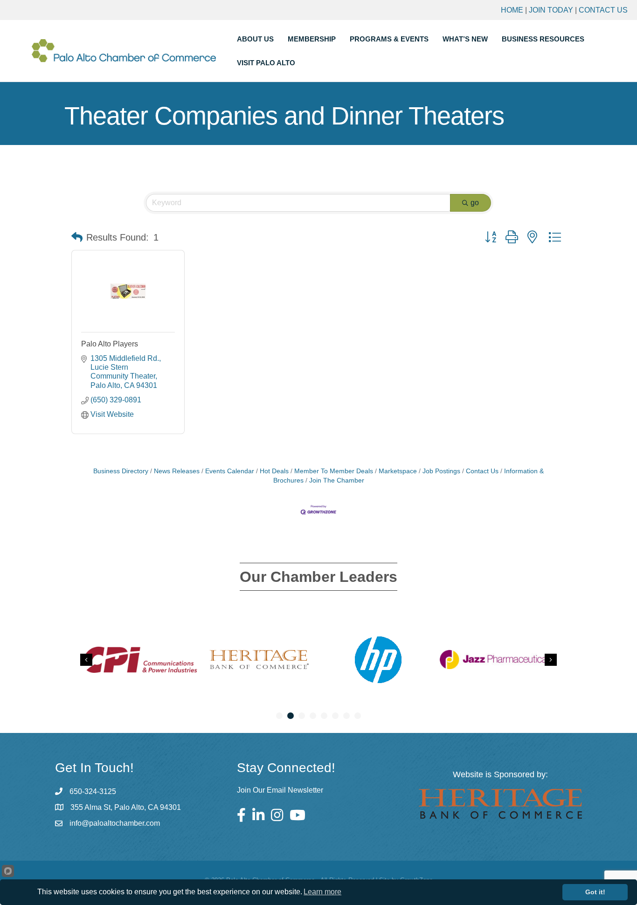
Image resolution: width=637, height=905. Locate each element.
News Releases (177, 471)
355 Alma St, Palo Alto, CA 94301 (125, 807)
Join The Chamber (336, 480)
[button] (77, 237)
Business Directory (120, 471)
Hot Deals (274, 471)
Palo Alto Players (109, 344)
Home (512, 10)
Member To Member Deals (333, 471)
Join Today (551, 10)
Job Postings (441, 471)
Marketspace (398, 471)
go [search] (475, 203)
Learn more (322, 892)
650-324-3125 (92, 791)
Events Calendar (229, 471)
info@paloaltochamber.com (114, 823)
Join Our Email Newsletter (280, 790)
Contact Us (603, 10)
